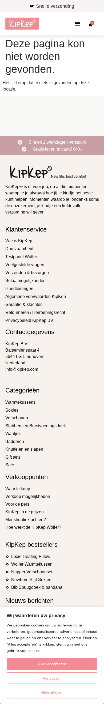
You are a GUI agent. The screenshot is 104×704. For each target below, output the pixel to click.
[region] (52, 655)
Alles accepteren (52, 664)
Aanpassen (52, 678)
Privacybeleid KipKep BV (29, 320)
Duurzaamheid (19, 248)
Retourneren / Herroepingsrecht (35, 312)
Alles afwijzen (52, 692)
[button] (77, 23)
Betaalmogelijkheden (25, 280)
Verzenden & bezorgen (27, 272)
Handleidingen (19, 288)
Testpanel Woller (21, 256)
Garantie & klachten (24, 304)
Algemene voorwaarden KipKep (35, 296)
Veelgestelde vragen (24, 264)
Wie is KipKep (18, 240)
